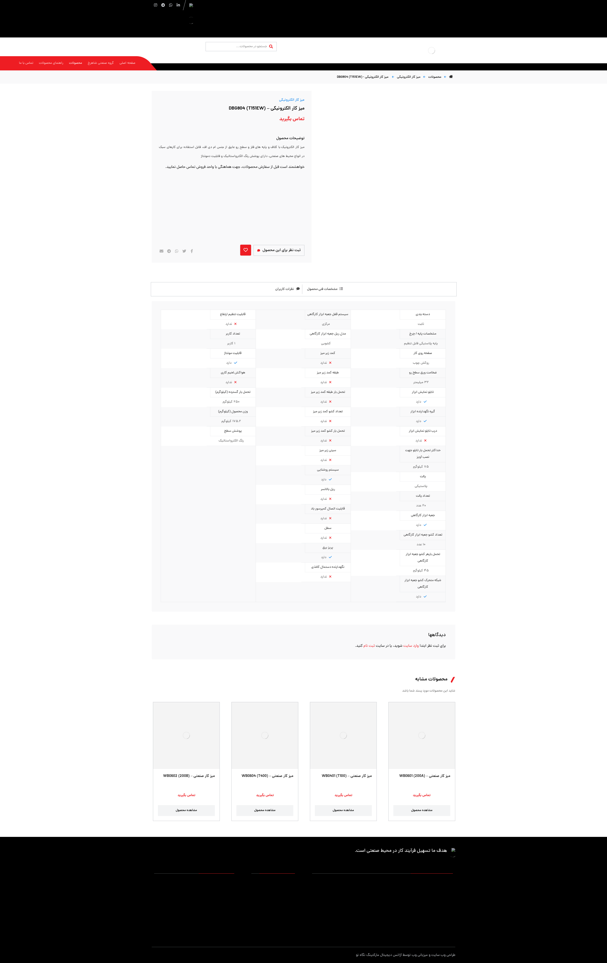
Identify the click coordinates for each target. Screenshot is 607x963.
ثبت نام (369, 646)
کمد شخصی (355, 882)
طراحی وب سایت (443, 955)
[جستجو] (271, 47)
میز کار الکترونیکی (291, 100)
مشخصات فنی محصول (322, 289)
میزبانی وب (420, 955)
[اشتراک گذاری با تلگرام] (169, 251)
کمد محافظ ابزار (397, 882)
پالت (450, 897)
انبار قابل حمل (353, 889)
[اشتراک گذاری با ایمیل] (161, 251)
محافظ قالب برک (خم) (348, 912)
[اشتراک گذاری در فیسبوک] (192, 251)
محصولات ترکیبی (396, 927)
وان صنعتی (445, 905)
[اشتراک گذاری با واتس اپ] (176, 251)
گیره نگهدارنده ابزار (440, 912)
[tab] (320, 289)
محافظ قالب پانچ (442, 920)
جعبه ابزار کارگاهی (395, 889)
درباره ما (289, 882)
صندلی (403, 905)
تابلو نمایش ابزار (352, 920)
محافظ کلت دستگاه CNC (391, 912)
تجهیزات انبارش (442, 889)
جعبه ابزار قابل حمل (349, 897)
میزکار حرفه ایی (442, 882)
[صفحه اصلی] (451, 77)
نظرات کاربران (284, 289)
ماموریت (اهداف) (283, 889)
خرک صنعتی (355, 905)
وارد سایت (410, 646)
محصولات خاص (442, 927)
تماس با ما (288, 897)
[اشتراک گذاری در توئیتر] (184, 251)
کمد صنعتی (400, 920)
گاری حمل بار (399, 897)
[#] (231, 927)
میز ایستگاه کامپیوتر (349, 927)
